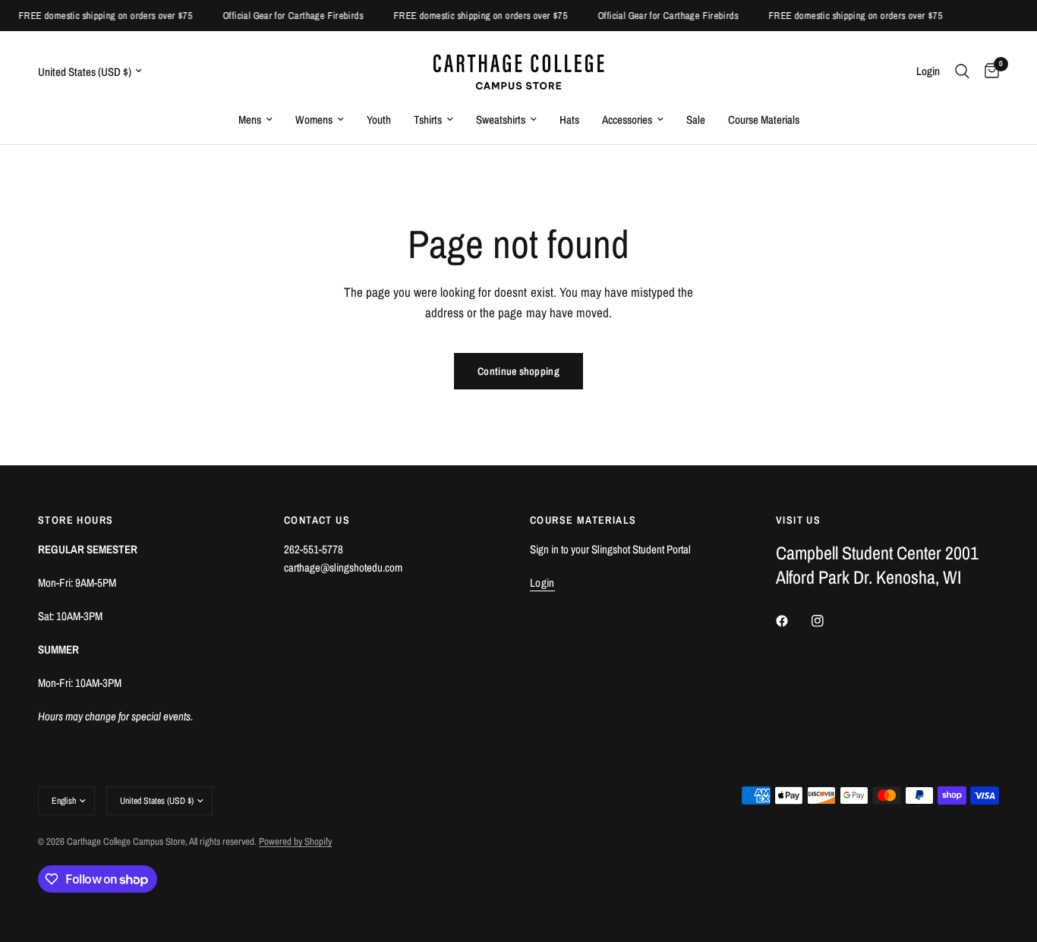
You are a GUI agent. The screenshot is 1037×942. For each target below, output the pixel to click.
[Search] (962, 71)
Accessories (627, 120)
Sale (695, 120)
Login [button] (542, 582)
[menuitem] (255, 120)
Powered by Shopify (295, 841)
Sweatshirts (500, 120)
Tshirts (428, 120)
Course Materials (763, 120)
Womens (314, 120)
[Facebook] (792, 621)
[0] (988, 71)
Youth (379, 120)
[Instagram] (828, 621)
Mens (249, 120)
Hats (569, 120)
